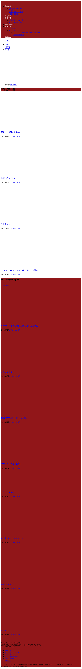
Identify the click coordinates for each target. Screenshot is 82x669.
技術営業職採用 (18, 35)
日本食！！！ (6, 224)
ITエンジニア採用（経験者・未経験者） (27, 33)
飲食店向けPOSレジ (16, 12)
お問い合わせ (9, 24)
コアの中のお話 (14, 136)
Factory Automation (15, 8)
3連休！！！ (6, 584)
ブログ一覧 (5, 285)
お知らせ (8, 37)
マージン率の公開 (15, 22)
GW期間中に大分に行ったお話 (14, 418)
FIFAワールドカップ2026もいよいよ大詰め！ (20, 270)
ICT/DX (11, 10)
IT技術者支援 (13, 14)
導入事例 (8, 16)
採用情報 (8, 26)
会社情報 (8, 18)
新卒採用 (12, 28)
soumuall (13, 85)
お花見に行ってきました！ (12, 538)
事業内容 (8, 6)
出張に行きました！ (9, 178)
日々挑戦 (4, 630)
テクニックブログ (8, 492)
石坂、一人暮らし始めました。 (14, 132)
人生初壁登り (6, 372)
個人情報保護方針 (11, 656)
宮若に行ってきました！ (11, 464)
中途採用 (12, 30)
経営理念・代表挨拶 (16, 20)
